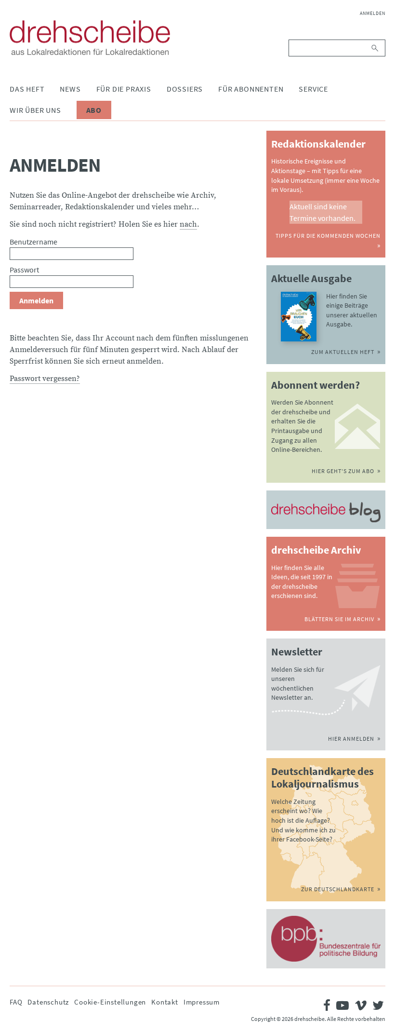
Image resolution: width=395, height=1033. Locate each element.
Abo (94, 110)
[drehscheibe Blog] (326, 512)
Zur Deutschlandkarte (337, 889)
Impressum (202, 1001)
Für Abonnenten (250, 89)
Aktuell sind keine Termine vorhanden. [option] (323, 212)
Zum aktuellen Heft (342, 351)
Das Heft (27, 89)
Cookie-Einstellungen (110, 1001)
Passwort (24, 269)
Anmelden (372, 13)
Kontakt (164, 1001)
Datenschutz (48, 1001)
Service (313, 89)
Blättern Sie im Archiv (339, 619)
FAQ (16, 1001)
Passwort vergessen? (45, 378)
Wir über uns (35, 110)
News (70, 89)
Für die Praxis (123, 89)
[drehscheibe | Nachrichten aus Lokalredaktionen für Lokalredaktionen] (90, 37)
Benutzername (33, 241)
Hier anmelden (351, 738)
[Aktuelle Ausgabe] (298, 317)
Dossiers (185, 89)
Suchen (375, 48)
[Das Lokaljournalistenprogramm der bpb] (326, 939)
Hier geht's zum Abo (343, 471)
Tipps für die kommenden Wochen (328, 235)
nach (188, 224)
